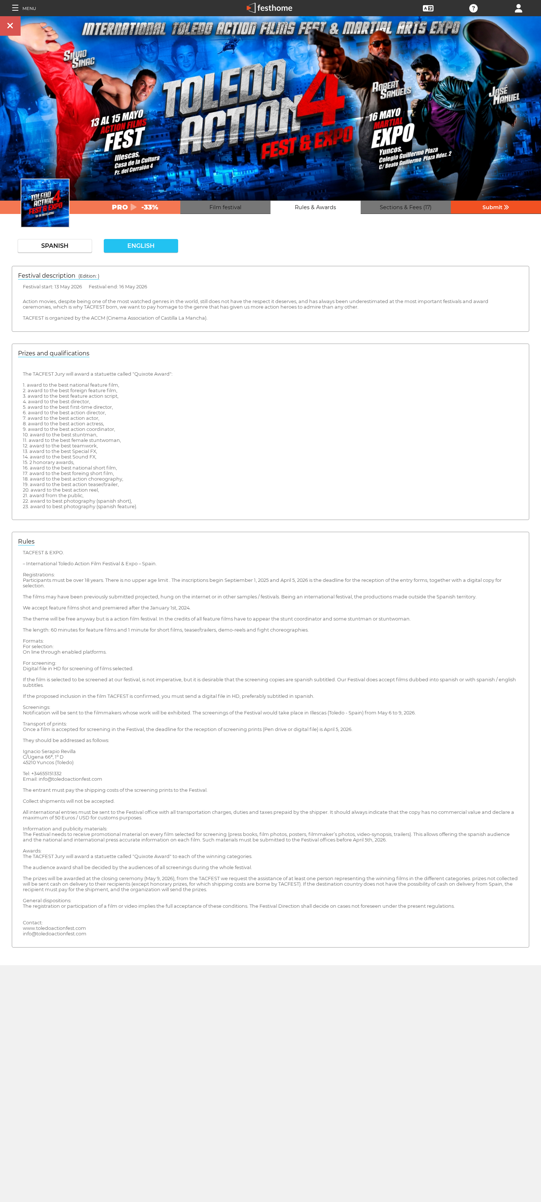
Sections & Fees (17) (406, 207)
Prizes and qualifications (53, 353)
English (141, 245)
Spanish (54, 245)
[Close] (10, 26)
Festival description (58, 275)
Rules (26, 541)
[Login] (518, 7)
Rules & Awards (315, 207)
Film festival (225, 207)
